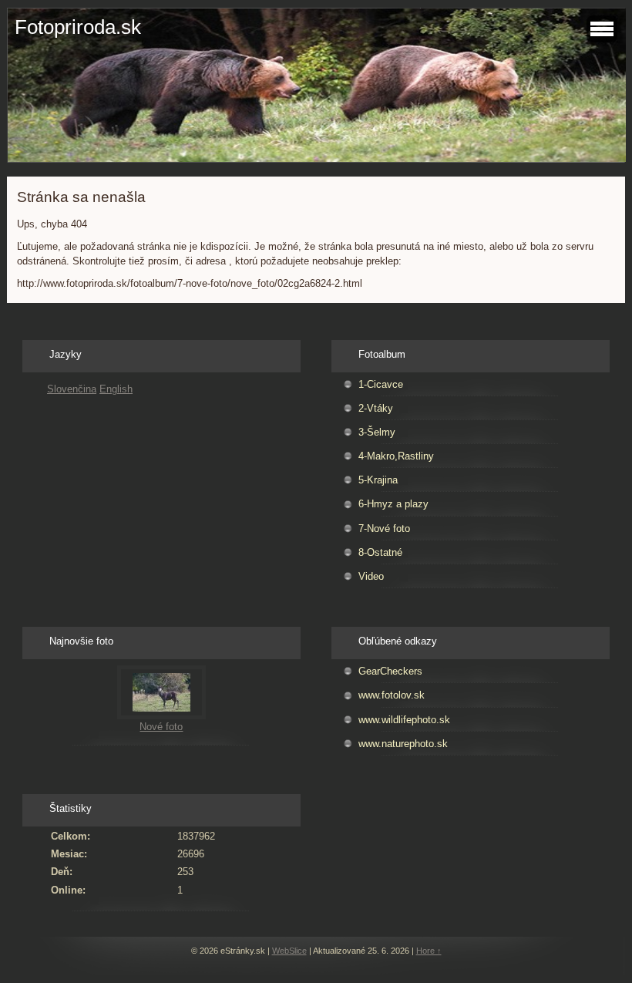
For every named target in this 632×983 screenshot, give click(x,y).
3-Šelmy (376, 432)
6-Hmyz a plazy (393, 504)
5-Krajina (378, 480)
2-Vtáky (375, 408)
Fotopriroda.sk (78, 27)
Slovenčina (71, 389)
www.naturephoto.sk (403, 743)
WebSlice (289, 950)
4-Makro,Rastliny (396, 456)
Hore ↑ (429, 950)
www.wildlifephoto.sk (404, 719)
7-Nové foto (384, 528)
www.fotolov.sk (391, 695)
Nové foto (161, 726)
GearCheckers (390, 671)
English (116, 389)
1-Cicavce (380, 384)
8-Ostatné (380, 552)
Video (371, 576)
